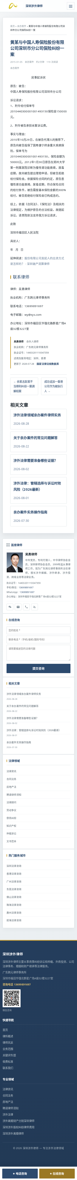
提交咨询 (38, 668)
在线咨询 (58, 1173)
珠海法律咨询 (14, 904)
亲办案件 (21, 26)
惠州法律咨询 (14, 912)
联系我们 (8, 1068)
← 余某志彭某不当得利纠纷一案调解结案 (24, 386)
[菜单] (70, 6)
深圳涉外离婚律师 (13, 1133)
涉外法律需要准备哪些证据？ (22, 718)
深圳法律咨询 (14, 865)
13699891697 (26, 587)
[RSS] (34, 607)
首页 (12, 26)
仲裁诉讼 (11, 833)
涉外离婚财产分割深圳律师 (18, 1121)
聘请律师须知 (14, 794)
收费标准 (8, 1061)
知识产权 (11, 825)
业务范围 (8, 1049)
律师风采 (8, 1042)
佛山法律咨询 (14, 897)
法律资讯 (11, 771)
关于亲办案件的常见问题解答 (22, 706)
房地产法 (11, 786)
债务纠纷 (11, 818)
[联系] (26, 607)
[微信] (10, 607)
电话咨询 (21, 1173)
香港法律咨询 (14, 873)
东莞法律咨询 (14, 889)
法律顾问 (11, 802)
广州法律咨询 (14, 881)
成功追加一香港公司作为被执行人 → (53, 386)
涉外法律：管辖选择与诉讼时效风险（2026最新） (34, 730)
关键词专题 (9, 1055)
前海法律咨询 (14, 920)
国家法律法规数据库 (48, 363)
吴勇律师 (31, 554)
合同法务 (11, 779)
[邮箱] (18, 607)
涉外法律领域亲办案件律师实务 (24, 693)
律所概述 (8, 1036)
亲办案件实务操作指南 (19, 742)
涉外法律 (8, 1114)
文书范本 (11, 841)
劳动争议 (11, 810)
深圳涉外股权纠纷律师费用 (18, 1127)
